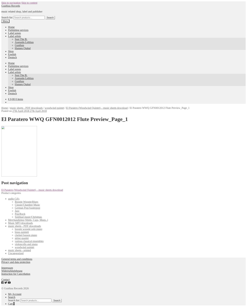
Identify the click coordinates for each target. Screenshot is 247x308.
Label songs (14, 33)
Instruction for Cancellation (15, 273)
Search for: (7, 17)
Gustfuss (19, 45)
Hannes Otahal (23, 48)
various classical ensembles (29, 241)
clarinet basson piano (26, 235)
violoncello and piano (26, 244)
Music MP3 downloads (20, 223)
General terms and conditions (16, 259)
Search (50, 17)
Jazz (17, 210)
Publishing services (18, 30)
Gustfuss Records (10, 5)
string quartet (22, 238)
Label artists (14, 36)
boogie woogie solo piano (28, 229)
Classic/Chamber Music (27, 204)
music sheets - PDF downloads (26, 107)
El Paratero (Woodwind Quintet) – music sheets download (97, 107)
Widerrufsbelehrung (11, 270)
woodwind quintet (54, 107)
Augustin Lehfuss (24, 42)
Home (11, 27)
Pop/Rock (20, 213)
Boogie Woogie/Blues (26, 201)
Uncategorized (16, 253)
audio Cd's (13, 198)
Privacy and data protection (15, 262)
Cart (11, 303)
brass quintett (22, 232)
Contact (5, 279)
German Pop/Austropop (27, 207)
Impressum (7, 267)
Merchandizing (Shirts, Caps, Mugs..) (28, 220)
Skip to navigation (11, 2)
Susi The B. (21, 39)
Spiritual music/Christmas (28, 216)
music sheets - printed (19, 250)
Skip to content (29, 2)
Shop (11, 51)
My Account (14, 294)
